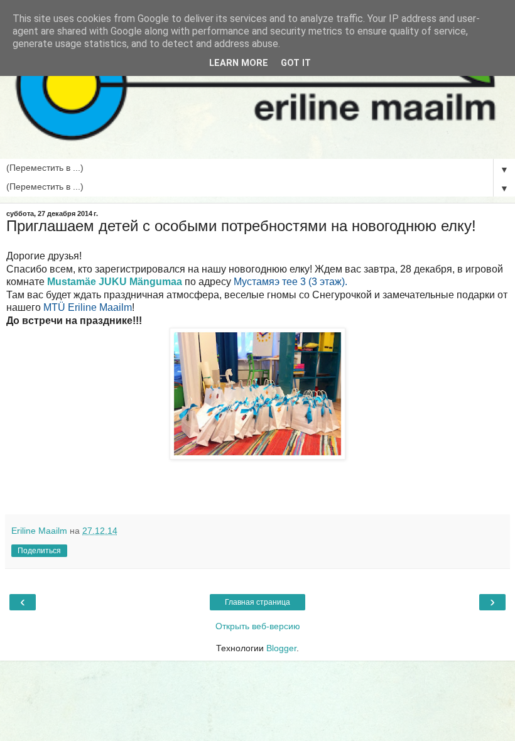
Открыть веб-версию (257, 626)
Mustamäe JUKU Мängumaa (114, 281)
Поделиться (39, 550)
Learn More (238, 63)
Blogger (281, 648)
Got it (296, 63)
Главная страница (257, 602)
